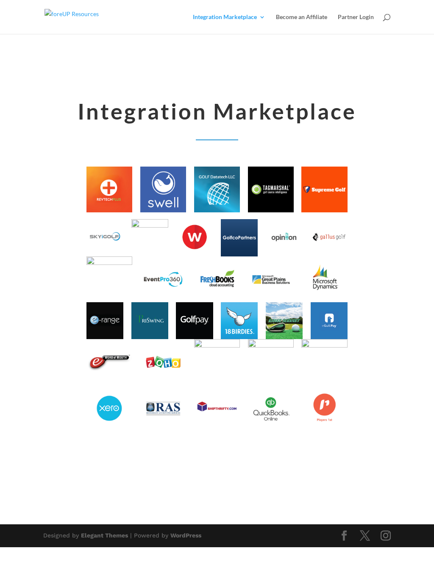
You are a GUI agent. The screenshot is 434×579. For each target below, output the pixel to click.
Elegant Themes (104, 535)
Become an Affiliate (301, 17)
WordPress (185, 535)
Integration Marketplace (225, 17)
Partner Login (356, 17)
